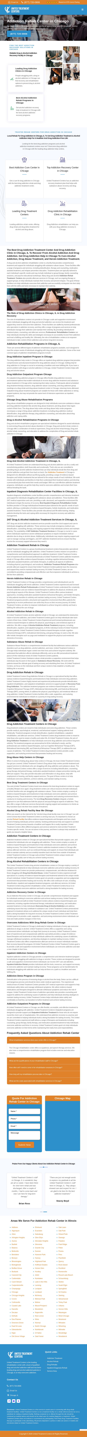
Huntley (38, 1272)
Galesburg (39, 1234)
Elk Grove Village (18, 1336)
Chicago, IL (14, 1395)
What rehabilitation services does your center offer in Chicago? (32, 1040)
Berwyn (14, 1258)
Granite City (39, 1248)
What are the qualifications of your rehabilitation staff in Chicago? (33, 1061)
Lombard (38, 1292)
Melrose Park (40, 1299)
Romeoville (62, 1272)
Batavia (14, 1248)
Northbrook (39, 1329)
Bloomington (16, 1261)
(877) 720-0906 (32, 2)
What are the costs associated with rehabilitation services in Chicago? (35, 1081)
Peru (60, 1254)
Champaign (16, 1289)
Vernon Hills (63, 1309)
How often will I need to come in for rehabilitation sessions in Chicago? (35, 1067)
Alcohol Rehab (52, 1361)
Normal (38, 1323)
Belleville (15, 1251)
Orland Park (62, 1234)
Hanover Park (40, 1254)
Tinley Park (62, 1302)
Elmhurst (38, 1227)
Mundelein (39, 1309)
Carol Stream (17, 1282)
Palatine (61, 1241)
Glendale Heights (41, 1241)
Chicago (15, 1292)
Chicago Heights (18, 1295)
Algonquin (15, 1231)
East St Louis (17, 1326)
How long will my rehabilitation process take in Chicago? (30, 1074)
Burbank (15, 1272)
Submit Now (24, 1145)
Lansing (38, 1285)
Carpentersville (17, 1285)
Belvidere (15, 1254)
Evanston (38, 1231)
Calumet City (16, 1275)
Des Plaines (16, 1319)
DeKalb (14, 1316)
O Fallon (38, 1333)
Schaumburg (63, 1278)
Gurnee (38, 1251)
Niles (37, 1319)
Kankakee (39, 1278)
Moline (37, 1302)
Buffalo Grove (17, 1268)
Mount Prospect (41, 1306)
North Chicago (40, 1326)
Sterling (61, 1295)
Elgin (14, 1333)
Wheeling (62, 1326)
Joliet (37, 1275)
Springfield (62, 1289)
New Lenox (39, 1316)
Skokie (61, 1282)
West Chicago (63, 1316)
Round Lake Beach (65, 1275)
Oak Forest (39, 1336)
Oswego (61, 1237)
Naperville (39, 1312)
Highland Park (40, 1261)
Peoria (60, 1251)
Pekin (60, 1248)
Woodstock (62, 1336)
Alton (14, 1234)
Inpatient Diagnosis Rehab (57, 1368)
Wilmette (61, 1329)
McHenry (38, 1295)
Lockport (38, 1289)
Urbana (61, 1306)
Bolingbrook (16, 1265)
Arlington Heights (18, 1237)
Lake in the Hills (41, 1282)
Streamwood (63, 1299)
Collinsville (16, 1302)
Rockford (61, 1268)
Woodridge (62, 1333)
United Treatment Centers (42, 1434)
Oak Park (61, 1231)
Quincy (61, 1261)
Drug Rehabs (52, 1365)
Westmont (62, 1319)
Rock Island (62, 1265)
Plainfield (62, 1258)
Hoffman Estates (41, 1265)
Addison (15, 1227)
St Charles (62, 1292)
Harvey (37, 1258)
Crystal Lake (16, 1306)
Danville (15, 1309)
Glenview (38, 1244)
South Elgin (62, 1285)
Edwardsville (16, 1329)
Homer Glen (39, 1268)
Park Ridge (62, 1244)
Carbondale (16, 1278)
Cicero (14, 1299)
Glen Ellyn (39, 1237)
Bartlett (14, 1244)
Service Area (52, 1371)
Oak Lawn (62, 1227)
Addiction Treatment (54, 1358)
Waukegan (62, 1312)
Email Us (14, 2)
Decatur (15, 1312)
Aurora (14, 1241)
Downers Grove (17, 1323)
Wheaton (61, 1323)
